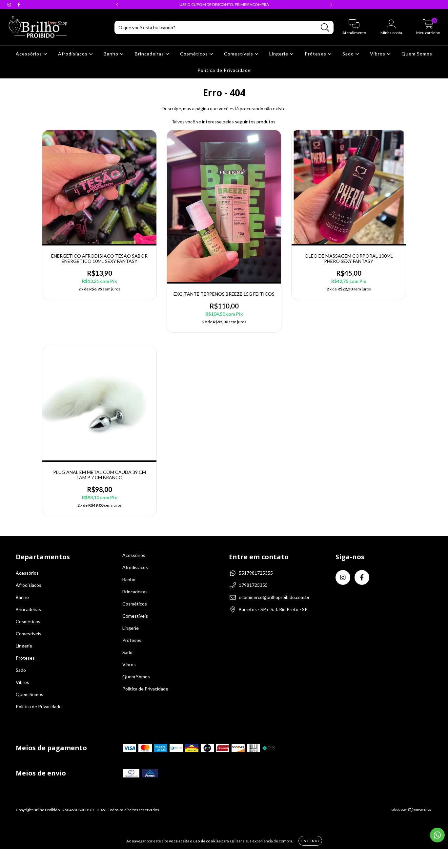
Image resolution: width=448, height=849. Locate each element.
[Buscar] (325, 27)
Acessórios (29, 53)
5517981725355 (256, 573)
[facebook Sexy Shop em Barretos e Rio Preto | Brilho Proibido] (18, 4)
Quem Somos (416, 53)
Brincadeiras (150, 53)
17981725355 (253, 585)
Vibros (378, 53)
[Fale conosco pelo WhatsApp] (437, 835)
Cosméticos (194, 53)
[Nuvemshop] (411, 810)
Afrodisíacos (73, 53)
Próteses (316, 53)
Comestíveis (239, 53)
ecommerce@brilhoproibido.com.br (274, 597)
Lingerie (279, 53)
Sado (348, 53)
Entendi (310, 841)
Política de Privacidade (224, 70)
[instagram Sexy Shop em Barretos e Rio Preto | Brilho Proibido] (9, 4)
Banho (112, 53)
